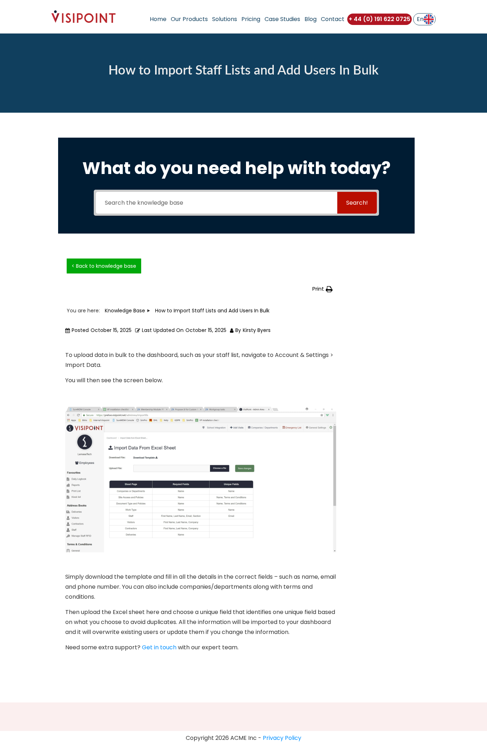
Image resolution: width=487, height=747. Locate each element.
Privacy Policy (282, 738)
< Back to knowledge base (104, 266)
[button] (322, 289)
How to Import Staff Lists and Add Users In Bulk (243, 70)
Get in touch (159, 647)
